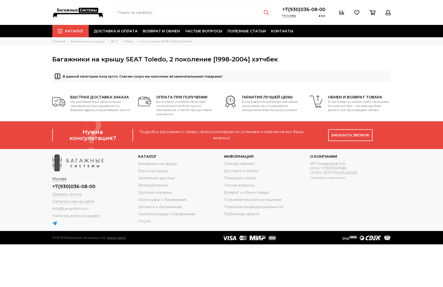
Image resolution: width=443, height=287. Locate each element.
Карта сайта (116, 237)
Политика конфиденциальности (253, 207)
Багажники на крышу (157, 163)
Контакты (282, 31)
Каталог (74, 31)
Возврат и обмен (161, 31)
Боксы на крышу (153, 171)
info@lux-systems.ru (70, 208)
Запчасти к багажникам (160, 207)
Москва (289, 15)
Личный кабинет (239, 163)
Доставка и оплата (116, 31)
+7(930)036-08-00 (303, 9)
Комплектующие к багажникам (166, 214)
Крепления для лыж (156, 178)
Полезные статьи (246, 31)
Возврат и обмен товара (246, 192)
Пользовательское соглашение (253, 199)
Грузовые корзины (155, 192)
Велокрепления (153, 185)
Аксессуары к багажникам (162, 199)
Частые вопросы (203, 31)
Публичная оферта (241, 214)
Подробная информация (328, 178)
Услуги (144, 221)
